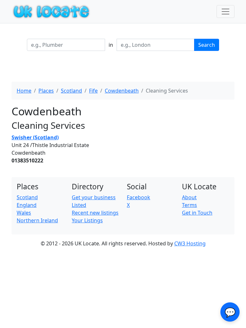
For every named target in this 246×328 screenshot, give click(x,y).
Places (46, 90)
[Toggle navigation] (225, 11)
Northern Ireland (37, 220)
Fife (93, 90)
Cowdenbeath (122, 90)
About (189, 197)
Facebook (138, 197)
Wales (24, 212)
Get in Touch (197, 212)
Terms (189, 205)
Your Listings (87, 220)
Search (206, 44)
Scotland (71, 90)
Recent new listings (95, 212)
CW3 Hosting (190, 243)
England (27, 205)
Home (24, 90)
